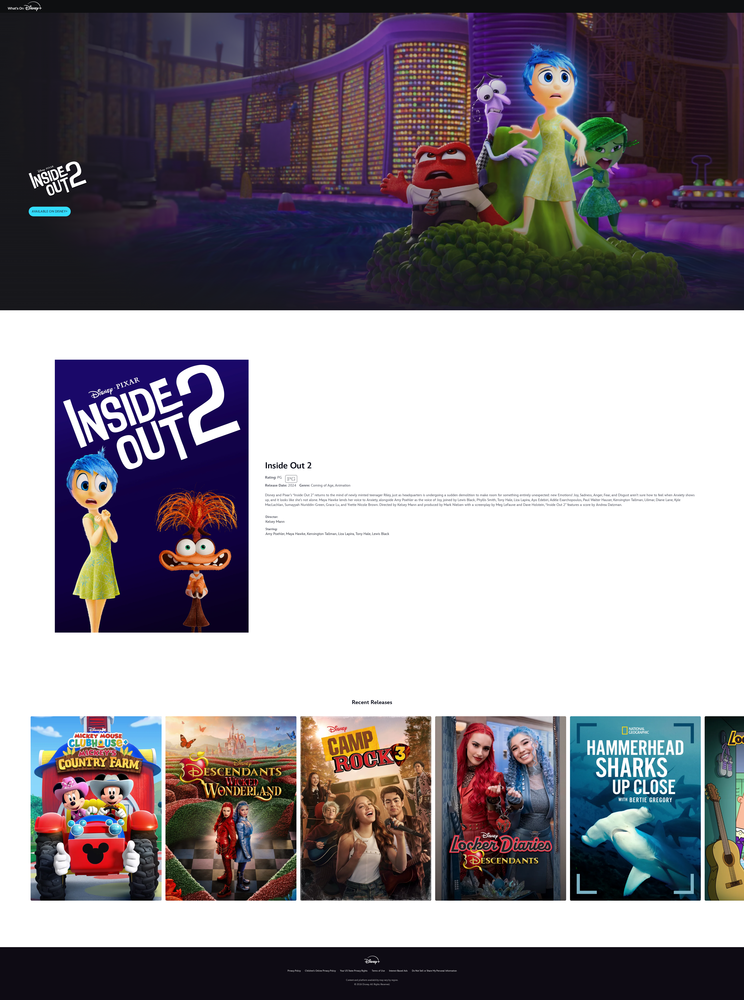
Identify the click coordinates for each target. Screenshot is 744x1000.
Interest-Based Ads (398, 970)
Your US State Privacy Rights (354, 970)
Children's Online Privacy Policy (320, 970)
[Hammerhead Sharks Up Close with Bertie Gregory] (635, 808)
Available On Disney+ (50, 211)
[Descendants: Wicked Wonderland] (230, 808)
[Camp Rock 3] (365, 808)
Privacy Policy (294, 970)
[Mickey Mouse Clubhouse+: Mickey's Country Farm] (96, 808)
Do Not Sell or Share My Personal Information (434, 970)
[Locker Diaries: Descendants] (500, 808)
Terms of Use (378, 970)
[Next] (736, 807)
